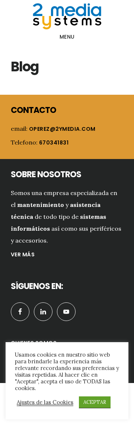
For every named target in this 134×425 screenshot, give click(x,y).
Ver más (23, 254)
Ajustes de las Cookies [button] (45, 402)
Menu (67, 36)
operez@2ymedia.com (62, 129)
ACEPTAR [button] (94, 402)
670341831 (54, 142)
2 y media (67, 16)
